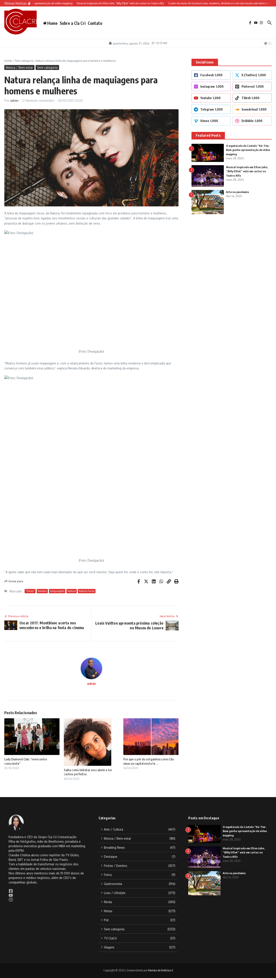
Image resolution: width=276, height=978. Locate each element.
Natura (71, 591)
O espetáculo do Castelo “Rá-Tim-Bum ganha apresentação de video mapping (248, 150)
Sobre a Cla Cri (73, 23)
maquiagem (57, 591)
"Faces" (30, 591)
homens (42, 591)
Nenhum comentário (40, 100)
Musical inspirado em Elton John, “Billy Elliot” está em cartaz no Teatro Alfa (247, 171)
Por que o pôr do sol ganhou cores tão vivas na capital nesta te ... (148, 761)
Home (8, 60)
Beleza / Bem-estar (19, 67)
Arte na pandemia (237, 192)
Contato (95, 23)
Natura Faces (86, 591)
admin (14, 100)
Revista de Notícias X (160, 970)
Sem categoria (24, 60)
